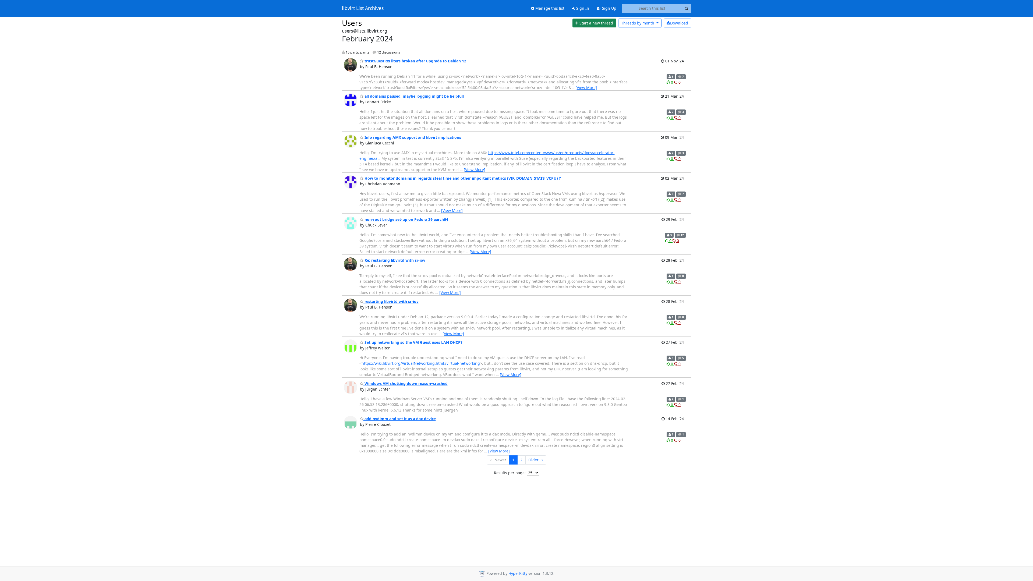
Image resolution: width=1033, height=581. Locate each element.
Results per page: (510, 472)
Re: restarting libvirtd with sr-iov (394, 260)
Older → (535, 459)
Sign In (582, 8)
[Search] (686, 8)
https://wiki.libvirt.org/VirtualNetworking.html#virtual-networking (421, 363)
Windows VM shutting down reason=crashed (405, 383)
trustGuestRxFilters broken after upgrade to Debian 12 (414, 60)
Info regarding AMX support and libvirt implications (412, 137)
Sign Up (608, 8)
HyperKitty (517, 573)
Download (679, 23)
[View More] (586, 87)
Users (352, 23)
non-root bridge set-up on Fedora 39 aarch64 (405, 219)
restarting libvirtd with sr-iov (391, 301)
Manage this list (549, 8)
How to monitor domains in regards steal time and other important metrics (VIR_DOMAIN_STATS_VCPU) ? (462, 178)
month (638, 23)
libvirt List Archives (363, 8)
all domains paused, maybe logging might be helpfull (413, 96)
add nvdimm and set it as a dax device (399, 418)
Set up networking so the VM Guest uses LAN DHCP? (412, 342)
